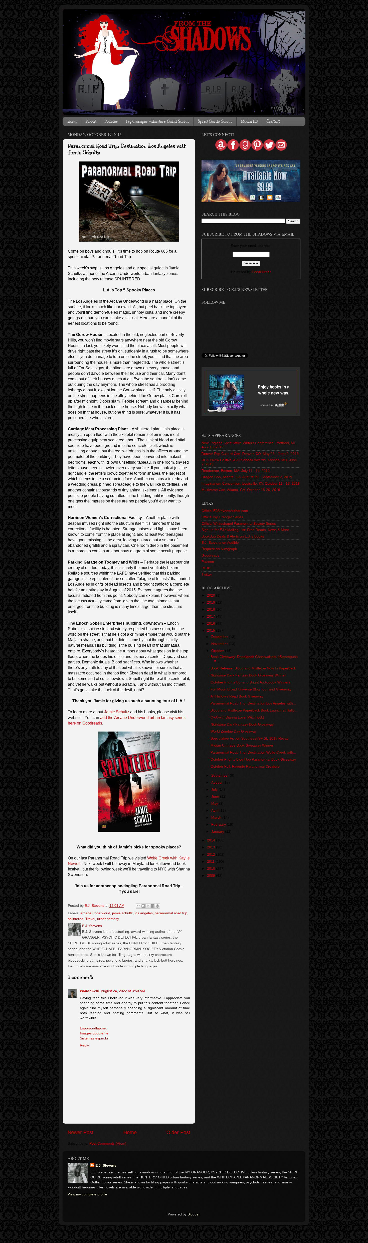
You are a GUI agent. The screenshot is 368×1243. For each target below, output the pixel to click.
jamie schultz (122, 913)
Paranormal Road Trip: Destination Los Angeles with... (253, 703)
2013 (211, 847)
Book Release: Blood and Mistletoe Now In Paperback (253, 668)
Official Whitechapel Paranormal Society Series (239, 523)
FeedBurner (261, 272)
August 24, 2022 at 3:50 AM (123, 991)
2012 (211, 854)
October (218, 651)
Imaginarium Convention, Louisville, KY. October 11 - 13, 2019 (251, 483)
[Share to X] (147, 906)
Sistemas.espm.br (94, 1038)
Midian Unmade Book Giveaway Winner (242, 745)
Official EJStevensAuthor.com (225, 511)
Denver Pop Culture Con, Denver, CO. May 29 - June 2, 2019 (250, 454)
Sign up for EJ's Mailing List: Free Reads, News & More (245, 530)
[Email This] (138, 906)
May (215, 803)
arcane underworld (95, 913)
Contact (273, 121)
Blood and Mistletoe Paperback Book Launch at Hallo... (254, 710)
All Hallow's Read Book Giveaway (237, 696)
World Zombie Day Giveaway (234, 731)
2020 (211, 595)
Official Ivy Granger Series (222, 517)
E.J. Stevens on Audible (220, 543)
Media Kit (249, 121)
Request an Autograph (219, 549)
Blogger (194, 1214)
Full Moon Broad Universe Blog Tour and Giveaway (251, 689)
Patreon (208, 562)
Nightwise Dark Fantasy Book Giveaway (242, 724)
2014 (211, 840)
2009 (211, 875)
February (219, 824)
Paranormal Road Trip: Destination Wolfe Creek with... (253, 752)
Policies (111, 121)
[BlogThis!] (143, 906)
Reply (84, 1045)
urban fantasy (108, 919)
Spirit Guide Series (215, 121)
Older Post (178, 1132)
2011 (211, 861)
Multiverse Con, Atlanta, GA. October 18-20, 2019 (241, 490)
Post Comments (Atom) (107, 1143)
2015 (211, 630)
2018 (211, 609)
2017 (211, 616)
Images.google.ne (94, 1033)
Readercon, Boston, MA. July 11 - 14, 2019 (236, 471)
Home (73, 121)
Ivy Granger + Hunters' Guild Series (157, 121)
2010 (211, 868)
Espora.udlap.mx (93, 1028)
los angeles (144, 913)
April (215, 810)
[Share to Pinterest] (157, 906)
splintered (75, 919)
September (220, 775)
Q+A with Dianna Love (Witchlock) (237, 717)
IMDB (206, 568)
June (215, 796)
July (215, 789)
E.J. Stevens (105, 1165)
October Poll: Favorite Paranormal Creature (245, 766)
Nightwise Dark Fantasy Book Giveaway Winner (248, 675)
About (91, 121)
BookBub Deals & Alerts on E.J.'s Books (233, 536)
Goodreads (210, 555)
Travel (90, 919)
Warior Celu (89, 991)
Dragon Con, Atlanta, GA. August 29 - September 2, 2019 (247, 477)
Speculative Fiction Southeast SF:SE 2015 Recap (250, 738)
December (220, 637)
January (218, 831)
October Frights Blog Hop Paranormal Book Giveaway (253, 759)
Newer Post (80, 1132)
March (216, 817)
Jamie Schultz (116, 712)
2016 (211, 623)
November (220, 644)
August (217, 782)
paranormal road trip (171, 913)
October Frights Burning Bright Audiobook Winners (250, 682)
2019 (211, 602)
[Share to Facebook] (152, 906)
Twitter (207, 574)
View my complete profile (87, 1194)
